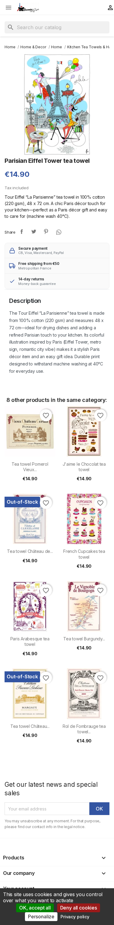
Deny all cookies (78, 908)
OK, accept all (35, 908)
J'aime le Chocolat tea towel (84, 466)
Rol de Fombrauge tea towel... (84, 729)
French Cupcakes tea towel (84, 554)
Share (21, 231)
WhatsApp (58, 231)
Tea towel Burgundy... (84, 638)
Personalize (41, 916)
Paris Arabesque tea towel (30, 641)
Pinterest (46, 231)
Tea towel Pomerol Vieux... (30, 466)
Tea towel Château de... (30, 551)
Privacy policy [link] (74, 916)
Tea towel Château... (30, 726)
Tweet (34, 231)
